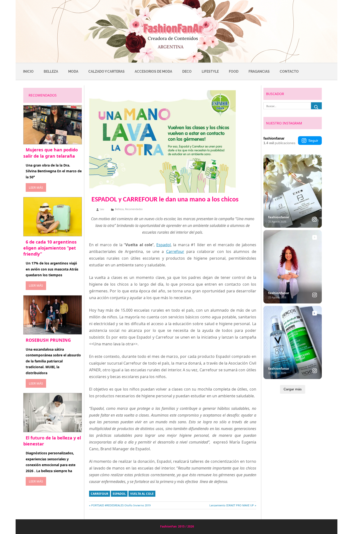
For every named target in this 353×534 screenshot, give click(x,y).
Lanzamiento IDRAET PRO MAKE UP (231, 505)
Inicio (28, 71)
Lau (102, 209)
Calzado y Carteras (106, 71)
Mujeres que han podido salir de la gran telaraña (50, 153)
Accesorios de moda (153, 71)
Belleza (51, 71)
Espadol (163, 244)
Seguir (313, 140)
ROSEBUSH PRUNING (48, 340)
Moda (73, 71)
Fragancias (259, 71)
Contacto (289, 71)
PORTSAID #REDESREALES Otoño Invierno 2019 (121, 505)
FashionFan (168, 526)
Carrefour (175, 251)
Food (233, 71)
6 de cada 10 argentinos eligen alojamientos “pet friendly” (50, 248)
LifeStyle (210, 71)
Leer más (36, 187)
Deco (187, 71)
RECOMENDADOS (43, 95)
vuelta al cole (142, 494)
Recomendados (134, 209)
